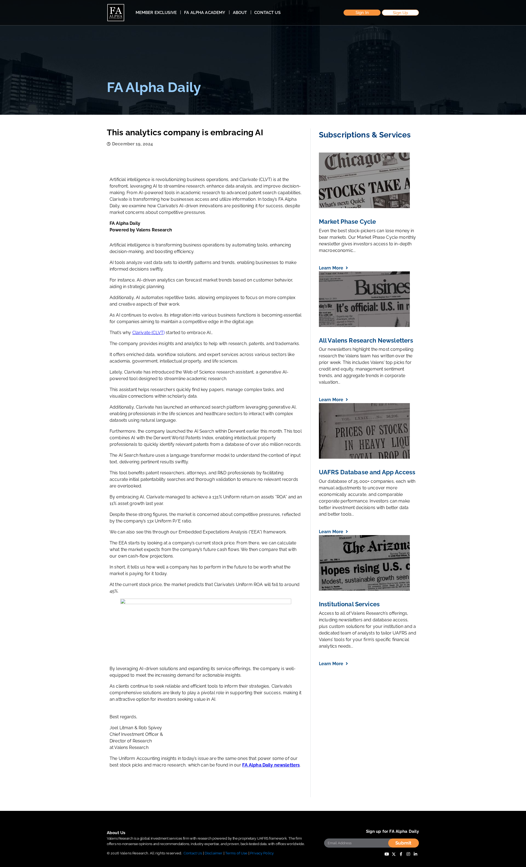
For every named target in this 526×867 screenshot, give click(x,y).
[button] (362, 13)
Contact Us (193, 853)
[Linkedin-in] (415, 854)
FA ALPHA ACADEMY (204, 12)
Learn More (332, 268)
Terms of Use (236, 853)
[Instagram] (408, 854)
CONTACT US (267, 12)
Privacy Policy (262, 853)
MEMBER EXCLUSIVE (156, 12)
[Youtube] (386, 854)
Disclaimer (214, 853)
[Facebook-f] (401, 854)
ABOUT (240, 12)
